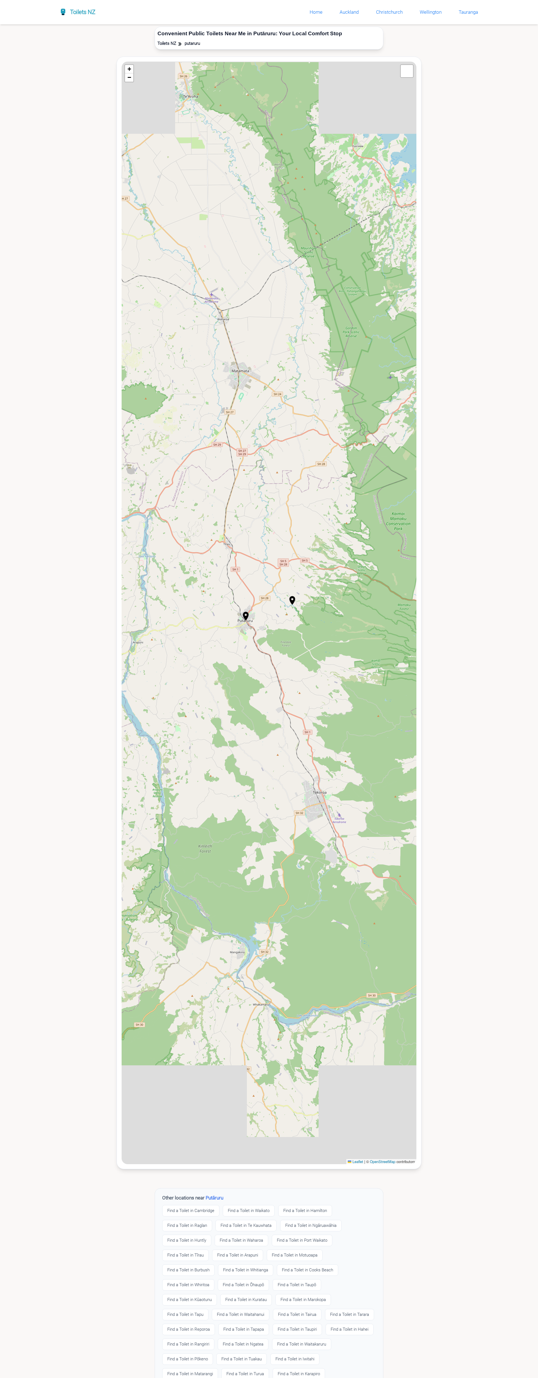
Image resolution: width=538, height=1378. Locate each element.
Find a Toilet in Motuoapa (294, 1255)
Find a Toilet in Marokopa (303, 1299)
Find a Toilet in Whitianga (245, 1269)
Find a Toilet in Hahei (349, 1329)
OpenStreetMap (382, 1161)
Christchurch (389, 12)
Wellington (431, 12)
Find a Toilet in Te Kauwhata (246, 1225)
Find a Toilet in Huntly (186, 1240)
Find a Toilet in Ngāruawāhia (311, 1225)
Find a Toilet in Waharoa (241, 1240)
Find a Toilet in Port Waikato (302, 1240)
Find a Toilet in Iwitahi (294, 1358)
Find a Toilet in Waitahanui (240, 1314)
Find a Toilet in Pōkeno (187, 1358)
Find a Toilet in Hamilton (305, 1210)
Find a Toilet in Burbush (188, 1269)
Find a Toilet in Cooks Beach (307, 1269)
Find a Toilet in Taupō (297, 1284)
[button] (292, 600)
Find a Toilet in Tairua (297, 1314)
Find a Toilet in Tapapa (243, 1329)
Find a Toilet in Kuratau (246, 1299)
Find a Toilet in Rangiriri (188, 1344)
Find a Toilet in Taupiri (297, 1329)
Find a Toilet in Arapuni (237, 1255)
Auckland (349, 12)
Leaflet (357, 1161)
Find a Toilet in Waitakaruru (301, 1344)
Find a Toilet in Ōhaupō (243, 1284)
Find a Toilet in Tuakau (241, 1358)
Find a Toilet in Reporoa (188, 1329)
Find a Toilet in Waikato (249, 1210)
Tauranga (468, 12)
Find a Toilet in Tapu (185, 1314)
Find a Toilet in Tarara (349, 1314)
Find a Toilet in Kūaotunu (189, 1299)
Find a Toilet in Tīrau (185, 1255)
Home (316, 12)
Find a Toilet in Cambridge (190, 1210)
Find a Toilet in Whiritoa (188, 1284)
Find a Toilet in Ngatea (243, 1344)
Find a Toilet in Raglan (187, 1225)
